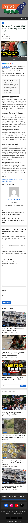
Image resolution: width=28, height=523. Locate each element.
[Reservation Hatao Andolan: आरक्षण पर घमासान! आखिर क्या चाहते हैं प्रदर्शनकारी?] (14, 402)
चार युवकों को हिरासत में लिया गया (12, 89)
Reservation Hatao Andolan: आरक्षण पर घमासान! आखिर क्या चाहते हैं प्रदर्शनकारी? (13, 413)
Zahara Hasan (5, 332)
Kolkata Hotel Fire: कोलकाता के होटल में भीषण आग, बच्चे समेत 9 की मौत (12, 329)
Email (4, 290)
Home (3, 511)
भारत (3, 23)
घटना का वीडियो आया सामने (11, 87)
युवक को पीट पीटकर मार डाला (11, 82)
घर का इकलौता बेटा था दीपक (11, 86)
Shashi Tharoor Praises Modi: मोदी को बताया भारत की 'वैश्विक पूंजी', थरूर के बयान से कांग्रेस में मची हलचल (14, 253)
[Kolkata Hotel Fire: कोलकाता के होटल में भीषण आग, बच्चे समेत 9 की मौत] (14, 319)
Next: (13, 219)
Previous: (13, 212)
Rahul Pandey (6, 34)
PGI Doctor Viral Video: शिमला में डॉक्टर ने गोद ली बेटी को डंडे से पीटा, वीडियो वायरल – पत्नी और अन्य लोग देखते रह (14, 238)
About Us (8, 511)
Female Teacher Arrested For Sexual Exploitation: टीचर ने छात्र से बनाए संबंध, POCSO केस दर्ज (14, 245)
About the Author (8, 90)
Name (4, 285)
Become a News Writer (14, 515)
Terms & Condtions (17, 513)
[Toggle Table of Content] (16, 81)
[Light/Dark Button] (22, 18)
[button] (1, 18)
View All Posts (19, 205)
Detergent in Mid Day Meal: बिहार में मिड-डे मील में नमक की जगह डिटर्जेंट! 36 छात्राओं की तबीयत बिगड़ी (14, 462)
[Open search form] (25, 18)
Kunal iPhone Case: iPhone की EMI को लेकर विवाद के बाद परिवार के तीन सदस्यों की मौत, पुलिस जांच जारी (13, 437)
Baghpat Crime (6, 66)
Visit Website (8, 205)
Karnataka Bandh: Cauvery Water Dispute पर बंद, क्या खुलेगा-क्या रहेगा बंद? (13, 378)
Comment (5, 266)
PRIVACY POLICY (22, 511)
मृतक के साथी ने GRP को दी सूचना (12, 84)
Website (4, 296)
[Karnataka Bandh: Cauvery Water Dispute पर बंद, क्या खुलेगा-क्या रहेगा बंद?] (14, 368)
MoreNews (11, 521)
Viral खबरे (5, 373)
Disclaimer (8, 513)
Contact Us (14, 511)
